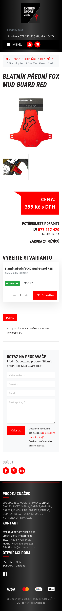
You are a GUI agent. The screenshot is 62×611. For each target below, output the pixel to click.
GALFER (7, 510)
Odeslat (16, 430)
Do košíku (47, 295)
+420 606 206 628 (22, 543)
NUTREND (9, 517)
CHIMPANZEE (24, 517)
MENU (16, 45)
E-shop (16, 59)
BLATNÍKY (46, 59)
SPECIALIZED (10, 502)
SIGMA (25, 506)
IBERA (17, 513)
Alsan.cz (40, 602)
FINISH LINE (20, 510)
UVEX (16, 506)
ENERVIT (34, 510)
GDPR (20, 602)
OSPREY (7, 513)
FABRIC (44, 510)
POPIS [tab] (10, 318)
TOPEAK (27, 513)
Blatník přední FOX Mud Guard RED (29, 268)
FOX (35, 513)
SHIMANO (34, 502)
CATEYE (35, 506)
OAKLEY (7, 506)
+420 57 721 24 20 (20, 539)
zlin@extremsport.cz (24, 547)
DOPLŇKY (30, 59)
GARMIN (46, 506)
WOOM (23, 502)
